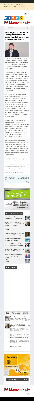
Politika (12, 4)
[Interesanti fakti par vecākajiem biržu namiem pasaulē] (27, 247)
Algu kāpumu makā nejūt (12, 228)
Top (7, 313)
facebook (10, 18)
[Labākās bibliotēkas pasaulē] (27, 263)
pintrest (13, 18)
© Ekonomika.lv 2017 (20, 398)
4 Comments (19, 349)
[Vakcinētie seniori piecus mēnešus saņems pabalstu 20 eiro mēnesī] (27, 220)
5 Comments (19, 341)
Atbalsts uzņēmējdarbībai (10, 6)
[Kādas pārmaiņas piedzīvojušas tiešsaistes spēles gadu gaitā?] (27, 257)
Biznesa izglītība (22, 6)
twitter (17, 18)
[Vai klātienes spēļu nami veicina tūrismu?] (27, 241)
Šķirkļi (25, 313)
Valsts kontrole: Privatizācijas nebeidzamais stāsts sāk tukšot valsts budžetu (15, 224)
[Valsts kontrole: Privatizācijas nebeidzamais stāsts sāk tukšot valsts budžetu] (27, 225)
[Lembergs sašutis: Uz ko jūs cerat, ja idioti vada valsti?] (27, 236)
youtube (21, 18)
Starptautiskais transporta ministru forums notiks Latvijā (19, 345)
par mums (27, 2)
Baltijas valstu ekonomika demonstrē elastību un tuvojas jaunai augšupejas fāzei (23, 180)
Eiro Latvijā (7, 9)
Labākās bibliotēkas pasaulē (12, 260)
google (6, 18)
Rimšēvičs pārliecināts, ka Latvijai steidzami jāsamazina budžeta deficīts (20, 338)
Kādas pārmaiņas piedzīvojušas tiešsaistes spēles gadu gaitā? (13, 255)
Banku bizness (19, 4)
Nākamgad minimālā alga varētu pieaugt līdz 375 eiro (10, 178)
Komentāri (16, 313)
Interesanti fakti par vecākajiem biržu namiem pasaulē (13, 244)
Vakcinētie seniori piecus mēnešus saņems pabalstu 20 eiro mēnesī (14, 217)
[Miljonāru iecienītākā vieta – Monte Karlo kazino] (27, 252)
